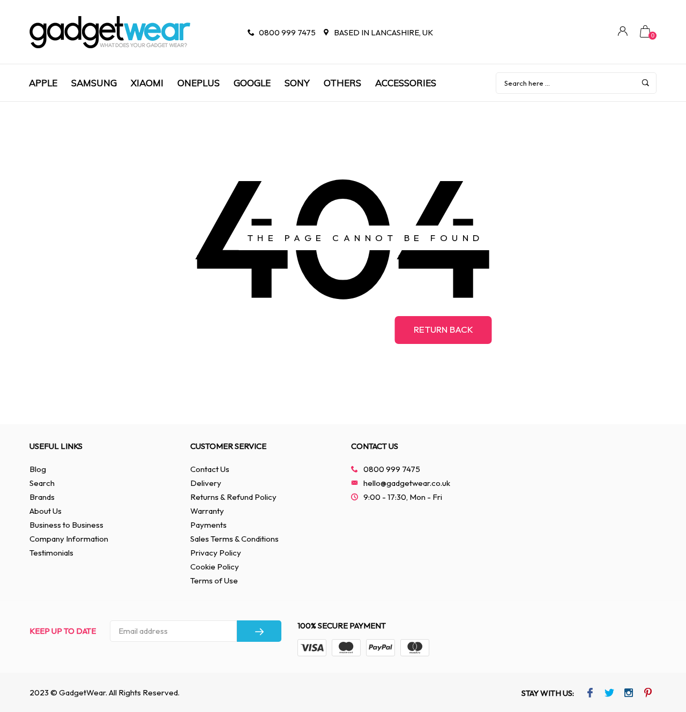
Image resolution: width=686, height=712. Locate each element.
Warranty (207, 511)
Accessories (405, 82)
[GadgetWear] (109, 32)
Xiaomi (147, 82)
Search (42, 483)
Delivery (205, 483)
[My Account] (622, 32)
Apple (43, 82)
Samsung (94, 82)
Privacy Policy (215, 553)
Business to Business (66, 525)
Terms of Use (214, 580)
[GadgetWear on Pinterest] (648, 693)
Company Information (68, 539)
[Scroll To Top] (656, 663)
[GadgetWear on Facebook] (590, 693)
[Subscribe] (259, 631)
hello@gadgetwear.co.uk (406, 483)
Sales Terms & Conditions (234, 539)
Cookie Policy (214, 566)
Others (342, 82)
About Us (45, 511)
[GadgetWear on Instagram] (628, 693)
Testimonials (51, 553)
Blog (37, 469)
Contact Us (209, 469)
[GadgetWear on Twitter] (609, 693)
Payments (208, 525)
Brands (42, 497)
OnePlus (198, 82)
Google (252, 82)
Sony (297, 82)
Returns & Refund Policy (233, 497)
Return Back (443, 329)
